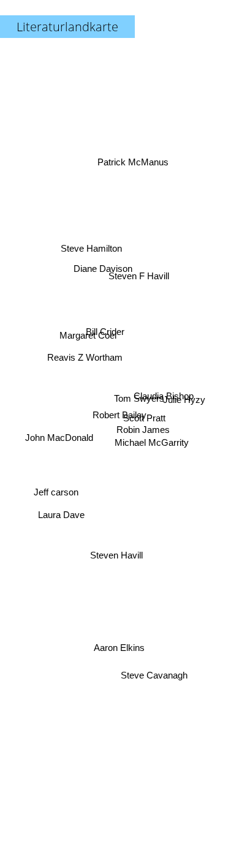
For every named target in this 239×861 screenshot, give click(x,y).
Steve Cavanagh (154, 680)
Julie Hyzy (184, 395)
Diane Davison (106, 260)
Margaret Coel (87, 331)
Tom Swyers (138, 400)
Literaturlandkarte (67, 26)
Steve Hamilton (92, 246)
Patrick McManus (131, 159)
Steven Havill (116, 557)
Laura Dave (60, 518)
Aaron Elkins (118, 644)
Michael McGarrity (152, 440)
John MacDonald (59, 435)
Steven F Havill (137, 274)
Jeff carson (56, 497)
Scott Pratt (144, 423)
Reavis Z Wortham (85, 350)
